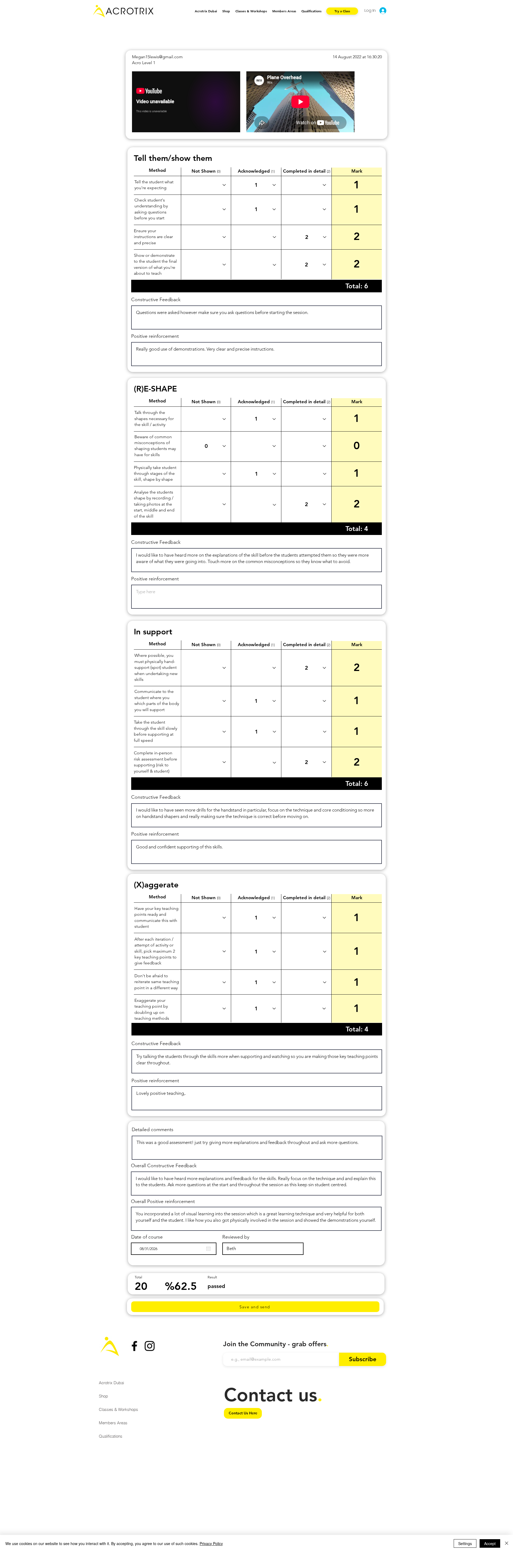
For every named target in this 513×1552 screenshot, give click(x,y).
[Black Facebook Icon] (134, 1346)
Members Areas (113, 1422)
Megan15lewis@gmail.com (157, 56)
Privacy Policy (211, 1543)
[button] (251, 11)
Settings (465, 1543)
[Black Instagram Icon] (149, 1346)
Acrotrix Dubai (111, 1382)
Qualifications (110, 1436)
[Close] (506, 1543)
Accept (490, 1543)
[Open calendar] (208, 1249)
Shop (103, 1396)
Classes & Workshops (118, 1409)
